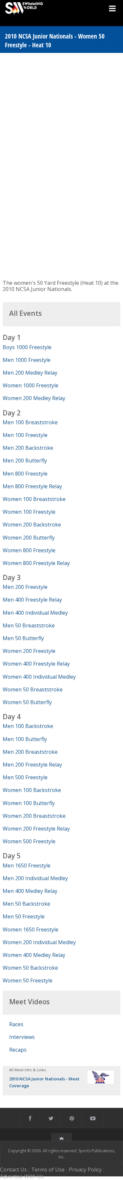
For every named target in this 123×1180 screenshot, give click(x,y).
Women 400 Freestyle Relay (36, 663)
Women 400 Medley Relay (34, 955)
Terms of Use (48, 1169)
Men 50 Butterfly (23, 638)
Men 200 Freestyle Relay (32, 764)
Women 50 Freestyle (27, 980)
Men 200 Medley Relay (30, 372)
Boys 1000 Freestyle (27, 347)
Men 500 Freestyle (25, 777)
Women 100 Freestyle (29, 511)
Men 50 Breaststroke (29, 625)
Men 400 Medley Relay (30, 891)
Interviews (22, 1037)
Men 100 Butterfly (25, 739)
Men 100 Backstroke (28, 726)
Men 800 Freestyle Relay (32, 486)
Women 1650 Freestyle (30, 929)
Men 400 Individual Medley (35, 612)
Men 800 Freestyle (25, 473)
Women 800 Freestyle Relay (36, 563)
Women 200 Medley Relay (34, 398)
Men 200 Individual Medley (35, 878)
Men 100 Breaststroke (30, 422)
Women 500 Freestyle (29, 841)
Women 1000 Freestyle (30, 385)
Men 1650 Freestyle (27, 865)
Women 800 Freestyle (29, 550)
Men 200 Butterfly (25, 460)
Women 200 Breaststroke (34, 815)
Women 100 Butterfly (29, 803)
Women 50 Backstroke (30, 967)
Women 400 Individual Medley (39, 676)
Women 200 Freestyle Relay (36, 828)
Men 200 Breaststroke (30, 751)
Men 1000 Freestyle (27, 360)
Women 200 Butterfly (29, 537)
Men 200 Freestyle (25, 586)
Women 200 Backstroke (32, 524)
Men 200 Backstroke (28, 447)
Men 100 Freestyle (25, 435)
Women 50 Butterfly (27, 702)
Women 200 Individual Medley (39, 942)
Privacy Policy (85, 1169)
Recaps (18, 1049)
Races (16, 1024)
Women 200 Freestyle (29, 651)
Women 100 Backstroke (32, 790)
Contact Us (13, 1169)
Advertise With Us (22, 1176)
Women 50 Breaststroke (33, 689)
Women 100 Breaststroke (34, 499)
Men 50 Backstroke (26, 903)
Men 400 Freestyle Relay (32, 599)
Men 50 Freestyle (24, 916)
